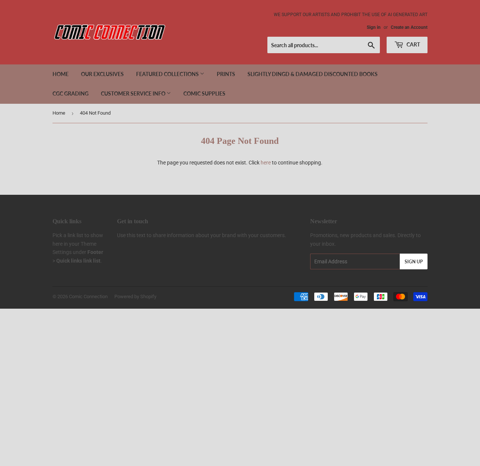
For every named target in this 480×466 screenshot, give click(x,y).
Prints (226, 74)
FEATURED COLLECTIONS (168, 74)
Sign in (374, 27)
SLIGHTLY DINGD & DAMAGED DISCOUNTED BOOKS (313, 74)
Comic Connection (88, 296)
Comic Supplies (204, 93)
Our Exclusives (102, 74)
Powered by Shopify (135, 296)
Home (60, 74)
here (266, 163)
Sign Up (414, 261)
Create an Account (409, 27)
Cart (412, 44)
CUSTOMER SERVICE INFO (133, 93)
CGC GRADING (70, 93)
